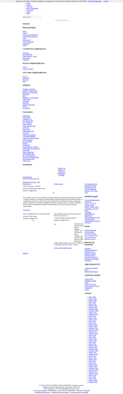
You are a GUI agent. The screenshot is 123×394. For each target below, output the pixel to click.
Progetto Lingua (89, 252)
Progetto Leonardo (90, 253)
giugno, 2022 (93, 338)
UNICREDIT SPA (28, 154)
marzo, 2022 (92, 344)
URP (28, 13)
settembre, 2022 (93, 333)
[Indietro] (25, 253)
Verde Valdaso (27, 124)
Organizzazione (27, 54)
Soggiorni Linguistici (91, 257)
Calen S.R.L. (27, 161)
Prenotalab (26, 94)
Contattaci (26, 60)
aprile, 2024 (92, 302)
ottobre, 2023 (93, 312)
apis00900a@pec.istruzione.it (60, 392)
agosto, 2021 (92, 356)
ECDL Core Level (90, 284)
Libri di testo (26, 99)
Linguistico (26, 78)
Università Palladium (29, 136)
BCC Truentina (27, 122)
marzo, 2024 (92, 304)
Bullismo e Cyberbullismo (31, 98)
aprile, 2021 (92, 361)
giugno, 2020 (93, 375)
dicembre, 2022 (93, 328)
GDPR (25, 45)
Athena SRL (26, 117)
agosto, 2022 (92, 335)
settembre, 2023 (93, 314)
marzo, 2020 (92, 378)
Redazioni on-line (90, 239)
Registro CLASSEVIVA (30, 92)
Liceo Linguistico (28, 69)
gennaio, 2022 (93, 347)
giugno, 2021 (93, 358)
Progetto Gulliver (90, 255)
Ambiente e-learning (29, 89)
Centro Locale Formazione (31, 138)
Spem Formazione (28, 152)
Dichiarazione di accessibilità (79, 392)
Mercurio (25, 80)
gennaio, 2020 (93, 382)
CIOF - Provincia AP (29, 126)
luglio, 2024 (92, 297)
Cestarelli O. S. (27, 119)
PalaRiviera (26, 115)
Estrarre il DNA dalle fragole (62, 248)
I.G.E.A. (25, 76)
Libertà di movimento (29, 135)
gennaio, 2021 (93, 366)
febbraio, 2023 (93, 325)
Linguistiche (88, 288)
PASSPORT (26, 145)
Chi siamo (26, 53)
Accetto (105, 1)
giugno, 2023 (93, 318)
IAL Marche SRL (28, 121)
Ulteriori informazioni (94, 1)
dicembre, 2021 (93, 349)
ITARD (25, 143)
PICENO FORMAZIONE (31, 157)
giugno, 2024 (93, 298)
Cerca (24, 38)
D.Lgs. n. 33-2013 (90, 203)
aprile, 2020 (92, 377)
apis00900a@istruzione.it (42, 392)
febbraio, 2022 (93, 345)
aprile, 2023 (92, 321)
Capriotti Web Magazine (30, 36)
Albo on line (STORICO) (30, 35)
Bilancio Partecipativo (91, 271)
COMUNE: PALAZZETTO (31, 148)
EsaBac (87, 289)
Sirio (24, 81)
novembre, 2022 (93, 330)
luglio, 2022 (92, 337)
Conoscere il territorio (91, 268)
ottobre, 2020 (93, 371)
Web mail (29, 6)
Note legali (30, 10)
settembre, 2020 (93, 373)
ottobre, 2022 (93, 332)
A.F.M (25, 67)
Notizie (29, 5)
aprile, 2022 (92, 342)
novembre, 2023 (93, 311)
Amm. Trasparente (28, 42)
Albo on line (26, 40)
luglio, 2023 (92, 316)
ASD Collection (27, 140)
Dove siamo (26, 58)
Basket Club (26, 129)
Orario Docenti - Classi (30, 56)
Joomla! (45, 387)
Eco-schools (26, 108)
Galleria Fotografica (29, 105)
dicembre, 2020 (93, 368)
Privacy (29, 12)
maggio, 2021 (93, 359)
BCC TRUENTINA (29, 155)
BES (24, 96)
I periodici (26, 101)
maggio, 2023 (93, 319)
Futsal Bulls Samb (28, 131)
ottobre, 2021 (93, 352)
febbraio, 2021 (93, 365)
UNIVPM (26, 128)
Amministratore (27, 177)
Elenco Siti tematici (32, 8)
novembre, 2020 (93, 370)
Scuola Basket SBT (29, 159)
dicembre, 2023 (93, 309)
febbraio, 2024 (93, 305)
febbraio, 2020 (93, 380)
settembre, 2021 (93, 354)
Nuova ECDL (89, 279)
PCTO (87, 270)
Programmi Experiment (92, 259)
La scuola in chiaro (90, 234)
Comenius (88, 248)
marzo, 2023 (92, 323)
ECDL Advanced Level (92, 286)
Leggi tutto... (27, 210)
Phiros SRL (26, 150)
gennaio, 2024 (93, 307)
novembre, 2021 (93, 351)
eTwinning (88, 260)
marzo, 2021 (92, 363)
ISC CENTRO (27, 142)
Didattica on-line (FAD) (30, 91)
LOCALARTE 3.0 (90, 237)
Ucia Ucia (26, 133)
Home (28, 3)
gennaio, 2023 (93, 326)
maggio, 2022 (93, 340)
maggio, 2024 (93, 300)
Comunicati (26, 43)
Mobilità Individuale (91, 250)
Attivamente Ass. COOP (30, 147)
